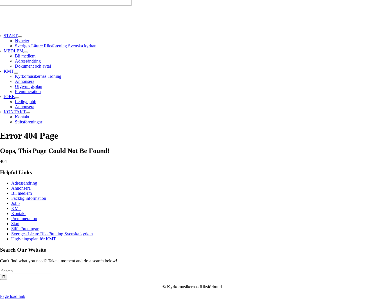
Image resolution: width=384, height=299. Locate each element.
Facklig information (28, 198)
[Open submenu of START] (20, 37)
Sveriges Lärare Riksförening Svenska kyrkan (52, 233)
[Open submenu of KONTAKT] (28, 113)
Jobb (15, 203)
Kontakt (18, 213)
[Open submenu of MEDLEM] (25, 52)
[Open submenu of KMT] (16, 73)
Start (15, 223)
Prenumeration (24, 218)
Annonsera (21, 188)
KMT (16, 208)
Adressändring (24, 183)
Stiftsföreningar (25, 228)
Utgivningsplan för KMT (33, 238)
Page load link (12, 296)
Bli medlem (21, 193)
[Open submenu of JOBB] (17, 98)
